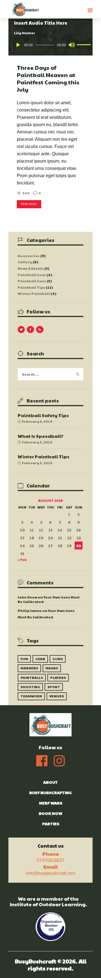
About (50, 782)
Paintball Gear (32, 274)
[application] (50, 44)
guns (57, 658)
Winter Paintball (34, 293)
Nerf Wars (50, 803)
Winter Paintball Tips (43, 456)
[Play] (18, 44)
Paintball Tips (31, 287)
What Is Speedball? (40, 436)
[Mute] (71, 44)
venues (56, 696)
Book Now (50, 813)
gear (40, 658)
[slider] (81, 44)
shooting (30, 687)
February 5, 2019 (37, 421)
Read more (29, 204)
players (58, 677)
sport (53, 687)
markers (29, 668)
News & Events (31, 268)
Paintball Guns (32, 281)
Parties (50, 823)
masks (51, 668)
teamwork (31, 696)
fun (24, 658)
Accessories (29, 255)
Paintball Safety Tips (43, 415)
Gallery (25, 262)
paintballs (31, 677)
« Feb (22, 559)
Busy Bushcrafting (50, 792)
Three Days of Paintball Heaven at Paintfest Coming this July (48, 78)
